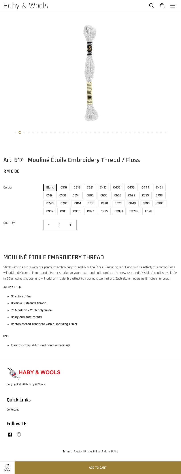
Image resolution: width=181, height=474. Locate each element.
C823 (118, 203)
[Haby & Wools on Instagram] (19, 437)
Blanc (50, 187)
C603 (103, 195)
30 (143, 132)
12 (64, 132)
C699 (131, 195)
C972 (90, 211)
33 (156, 132)
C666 (117, 195)
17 (86, 132)
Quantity (9, 223)
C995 (104, 211)
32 (152, 132)
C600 (90, 195)
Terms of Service (72, 451)
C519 (49, 195)
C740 (50, 203)
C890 (146, 203)
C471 (159, 187)
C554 (76, 195)
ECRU (148, 211)
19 (95, 132)
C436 (131, 187)
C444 (145, 187)
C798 (64, 203)
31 (148, 132)
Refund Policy (110, 451)
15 (77, 132)
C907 (49, 211)
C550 (62, 195)
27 (130, 132)
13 (68, 132)
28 (134, 132)
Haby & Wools (25, 6)
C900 (160, 203)
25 (121, 132)
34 (161, 132)
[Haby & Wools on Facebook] (10, 437)
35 (165, 132)
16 (81, 132)
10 (55, 132)
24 (117, 132)
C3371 (119, 211)
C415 (103, 187)
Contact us (13, 409)
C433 (117, 187)
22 (108, 132)
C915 (63, 211)
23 (112, 132)
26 (125, 132)
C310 (63, 187)
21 (103, 132)
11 (59, 132)
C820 (104, 203)
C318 (77, 187)
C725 (145, 195)
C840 (132, 203)
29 (139, 132)
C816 (91, 203)
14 (73, 132)
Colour (7, 187)
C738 (159, 195)
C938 (76, 211)
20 (99, 132)
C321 (90, 187)
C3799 (134, 211)
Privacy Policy (92, 451)
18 (90, 132)
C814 (77, 203)
